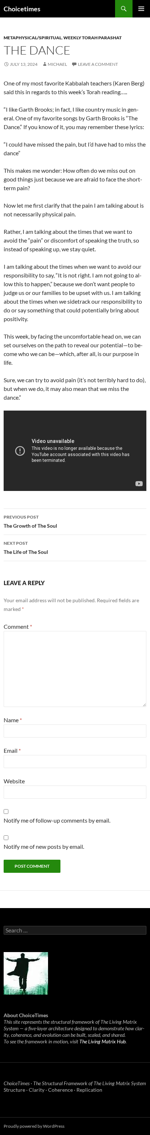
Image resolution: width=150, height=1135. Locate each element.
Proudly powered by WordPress (34, 1126)
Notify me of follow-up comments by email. (57, 820)
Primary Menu (141, 8)
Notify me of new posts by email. (44, 846)
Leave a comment (98, 64)
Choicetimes (22, 9)
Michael (57, 64)
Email (12, 750)
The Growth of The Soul (30, 521)
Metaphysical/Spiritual (33, 37)
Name (13, 719)
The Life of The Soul (26, 547)
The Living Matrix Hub (102, 1041)
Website (14, 781)
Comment (18, 626)
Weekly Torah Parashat (92, 37)
